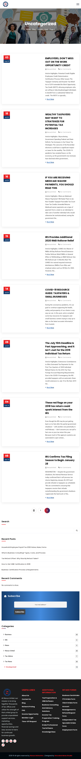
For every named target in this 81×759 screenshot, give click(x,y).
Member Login (27, 718)
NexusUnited (51, 69)
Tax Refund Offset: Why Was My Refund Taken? (20, 558)
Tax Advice (41, 656)
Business (41, 634)
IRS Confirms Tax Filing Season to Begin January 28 (60, 460)
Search (5, 521)
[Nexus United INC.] (40, 4)
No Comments (65, 69)
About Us (25, 695)
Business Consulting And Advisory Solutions (50, 708)
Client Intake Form (69, 703)
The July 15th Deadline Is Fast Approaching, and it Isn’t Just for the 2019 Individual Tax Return (59, 348)
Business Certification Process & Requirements (20, 570)
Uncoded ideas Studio (63, 756)
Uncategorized (42, 29)
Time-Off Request (29, 721)
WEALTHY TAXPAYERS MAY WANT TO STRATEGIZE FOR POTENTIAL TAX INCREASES (57, 121)
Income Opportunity (30, 714)
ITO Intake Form (68, 699)
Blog (34, 29)
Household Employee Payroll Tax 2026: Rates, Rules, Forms (24, 547)
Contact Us (26, 699)
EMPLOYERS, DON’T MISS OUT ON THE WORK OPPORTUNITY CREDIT (59, 62)
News (41, 645)
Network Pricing (28, 707)
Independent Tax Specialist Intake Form (69, 723)
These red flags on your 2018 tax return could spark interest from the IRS (59, 408)
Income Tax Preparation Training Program (50, 718)
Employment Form (69, 730)
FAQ (23, 710)
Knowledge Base (48, 732)
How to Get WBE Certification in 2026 (16, 564)
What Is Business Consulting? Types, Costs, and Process (23, 553)
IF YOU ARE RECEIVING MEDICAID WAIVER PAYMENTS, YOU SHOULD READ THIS (59, 183)
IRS (41, 640)
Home (28, 29)
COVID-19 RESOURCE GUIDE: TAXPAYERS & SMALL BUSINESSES (57, 293)
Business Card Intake (70, 695)
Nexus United (41, 651)
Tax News (41, 662)
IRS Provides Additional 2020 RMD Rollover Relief (59, 239)
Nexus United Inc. (37, 756)
